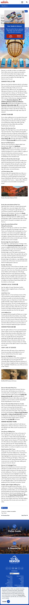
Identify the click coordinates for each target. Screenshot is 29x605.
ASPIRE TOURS (6, 114)
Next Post (24, 515)
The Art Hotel (10, 140)
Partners (22, 582)
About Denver (9, 585)
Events (11, 578)
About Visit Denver (20, 576)
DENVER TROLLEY (7, 81)
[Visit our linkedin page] (13, 568)
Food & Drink (10, 581)
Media (22, 581)
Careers (22, 583)
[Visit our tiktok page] (22, 568)
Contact (22, 577)
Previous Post (5, 515)
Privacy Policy (21, 595)
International (21, 578)
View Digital (10, 36)
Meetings (22, 579)
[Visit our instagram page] (10, 568)
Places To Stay (9, 579)
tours (5, 513)
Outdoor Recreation (11, 511)
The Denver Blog (9, 586)
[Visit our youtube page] (16, 568)
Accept (4, 601)
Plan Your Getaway (8, 583)
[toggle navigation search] (26, 2)
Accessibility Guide (20, 586)
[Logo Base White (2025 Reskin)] (14, 559)
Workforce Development (19, 585)
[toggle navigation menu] (22, 2)
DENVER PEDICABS (7, 327)
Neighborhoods (9, 582)
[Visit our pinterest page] (19, 568)
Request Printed (19, 36)
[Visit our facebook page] (7, 568)
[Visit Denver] (5, 2)
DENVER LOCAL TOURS (8, 284)
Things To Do (10, 577)
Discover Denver (9, 576)
